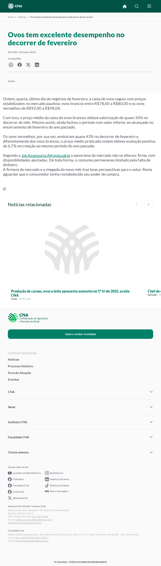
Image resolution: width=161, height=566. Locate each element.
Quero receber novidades (80, 334)
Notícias (22, 16)
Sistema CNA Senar (59, 479)
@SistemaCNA (20, 498)
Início (11, 16)
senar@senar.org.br (42, 519)
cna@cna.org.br (23, 519)
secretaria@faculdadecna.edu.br (32, 540)
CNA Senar (18, 479)
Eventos (13, 379)
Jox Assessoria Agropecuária (45, 155)
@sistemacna (56, 472)
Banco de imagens (59, 491)
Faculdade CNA (21, 485)
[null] (11, 65)
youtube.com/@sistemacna (27, 472)
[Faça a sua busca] (137, 6)
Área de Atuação (19, 373)
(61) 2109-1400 (40, 516)
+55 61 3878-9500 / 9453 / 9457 (31, 537)
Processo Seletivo (20, 366)
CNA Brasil (18, 491)
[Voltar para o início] (125, 6)
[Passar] (148, 204)
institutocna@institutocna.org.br (25, 522)
